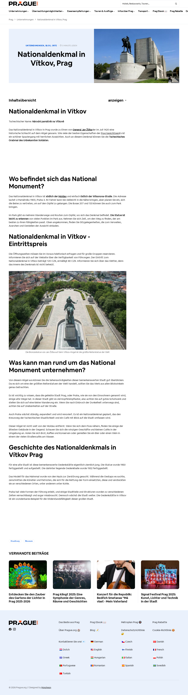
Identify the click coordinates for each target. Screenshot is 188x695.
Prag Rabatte (159, 622)
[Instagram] (14, 629)
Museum (29, 541)
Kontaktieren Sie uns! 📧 (72, 641)
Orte (54, 45)
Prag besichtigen (110, 133)
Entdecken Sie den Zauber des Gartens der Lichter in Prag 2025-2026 (27, 597)
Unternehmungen (25, 19)
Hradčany (15, 541)
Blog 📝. (94, 630)
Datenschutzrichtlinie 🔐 (133, 632)
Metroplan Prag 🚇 (131, 622)
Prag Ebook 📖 (98, 622)
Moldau (62, 196)
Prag (11, 19)
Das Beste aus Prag (69, 622)
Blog (48, 45)
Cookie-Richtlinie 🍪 (163, 630)
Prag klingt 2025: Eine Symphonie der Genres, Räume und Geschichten (70, 597)
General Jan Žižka (82, 129)
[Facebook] (10, 629)
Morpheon (46, 687)
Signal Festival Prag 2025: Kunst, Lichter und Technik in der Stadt (159, 597)
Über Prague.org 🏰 (69, 630)
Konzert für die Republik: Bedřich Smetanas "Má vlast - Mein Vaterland (114, 597)
